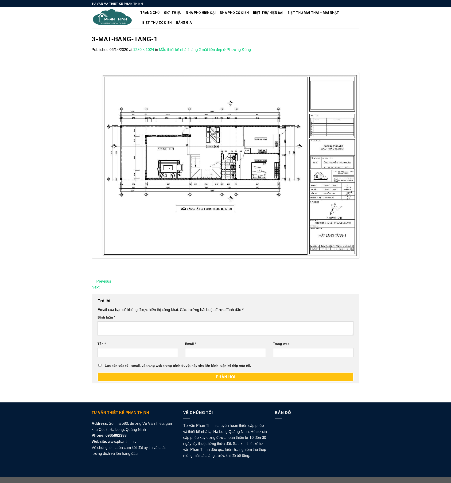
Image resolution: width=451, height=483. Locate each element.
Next (98, 287)
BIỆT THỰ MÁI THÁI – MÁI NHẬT (313, 13)
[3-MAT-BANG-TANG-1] (225, 165)
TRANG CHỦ (150, 13)
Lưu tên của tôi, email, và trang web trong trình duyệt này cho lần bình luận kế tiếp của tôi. (178, 365)
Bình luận (106, 317)
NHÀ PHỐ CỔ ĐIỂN (234, 13)
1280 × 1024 (143, 50)
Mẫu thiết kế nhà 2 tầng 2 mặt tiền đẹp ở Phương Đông (205, 50)
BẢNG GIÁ (184, 22)
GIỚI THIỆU (173, 13)
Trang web (281, 344)
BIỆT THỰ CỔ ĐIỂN (157, 22)
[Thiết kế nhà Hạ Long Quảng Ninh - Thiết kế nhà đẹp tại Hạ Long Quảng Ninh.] (112, 18)
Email (190, 344)
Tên (101, 344)
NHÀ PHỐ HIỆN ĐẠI (200, 13)
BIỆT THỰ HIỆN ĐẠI (268, 13)
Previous (101, 281)
